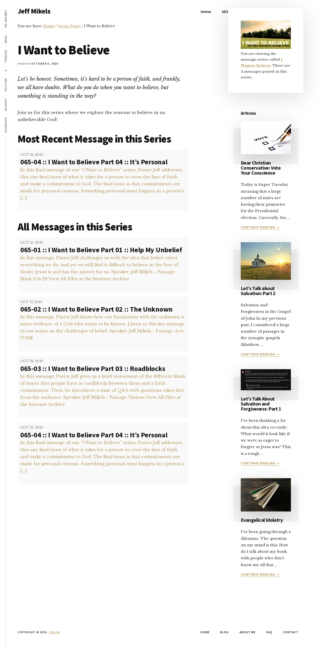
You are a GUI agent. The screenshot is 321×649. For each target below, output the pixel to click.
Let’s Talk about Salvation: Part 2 (258, 290)
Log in (54, 632)
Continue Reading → (260, 227)
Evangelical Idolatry (262, 520)
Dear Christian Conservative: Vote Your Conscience (261, 168)
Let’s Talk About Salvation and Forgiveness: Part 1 (261, 404)
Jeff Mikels (34, 11)
